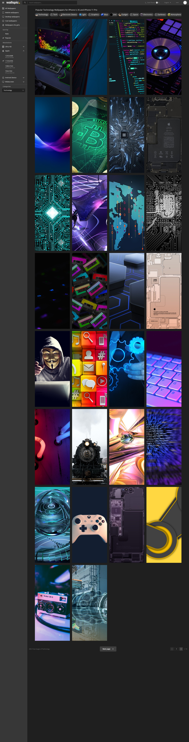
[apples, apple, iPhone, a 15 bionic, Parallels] (163, 291)
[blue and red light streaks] (89, 57)
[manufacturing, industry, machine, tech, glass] (89, 603)
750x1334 (8, 71)
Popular (8, 38)
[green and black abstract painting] (163, 447)
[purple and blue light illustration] (52, 135)
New (7, 34)
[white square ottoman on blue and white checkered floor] (126, 291)
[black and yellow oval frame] (163, 525)
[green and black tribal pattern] (52, 213)
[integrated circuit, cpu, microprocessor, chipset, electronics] (126, 135)
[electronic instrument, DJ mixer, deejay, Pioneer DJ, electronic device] (163, 57)
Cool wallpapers (11, 21)
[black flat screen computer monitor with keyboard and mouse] (52, 57)
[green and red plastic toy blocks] (89, 369)
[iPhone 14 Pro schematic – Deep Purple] (126, 525)
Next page (107, 649)
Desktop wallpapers (12, 17)
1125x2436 (9, 61)
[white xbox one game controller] (89, 525)
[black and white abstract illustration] (163, 213)
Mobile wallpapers (12, 12)
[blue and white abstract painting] (126, 369)
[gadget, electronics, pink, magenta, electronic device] (89, 291)
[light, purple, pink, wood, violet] (52, 447)
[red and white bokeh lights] (126, 213)
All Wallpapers (10, 8)
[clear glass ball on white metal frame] (52, 525)
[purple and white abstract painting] (89, 213)
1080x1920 (9, 66)
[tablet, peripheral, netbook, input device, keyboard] (163, 369)
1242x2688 (9, 56)
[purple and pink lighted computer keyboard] (52, 291)
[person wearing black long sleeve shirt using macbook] (52, 369)
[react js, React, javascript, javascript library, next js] (126, 57)
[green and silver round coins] (89, 135)
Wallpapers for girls (12, 25)
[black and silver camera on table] (52, 603)
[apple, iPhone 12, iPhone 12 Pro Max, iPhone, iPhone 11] (163, 135)
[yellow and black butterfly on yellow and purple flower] (126, 447)
